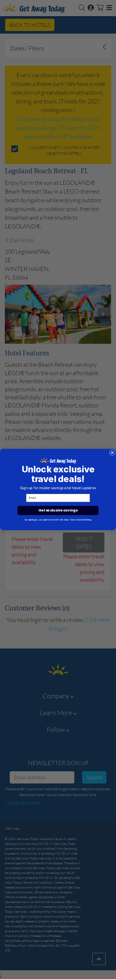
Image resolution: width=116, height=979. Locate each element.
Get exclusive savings (57, 510)
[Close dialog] (112, 452)
